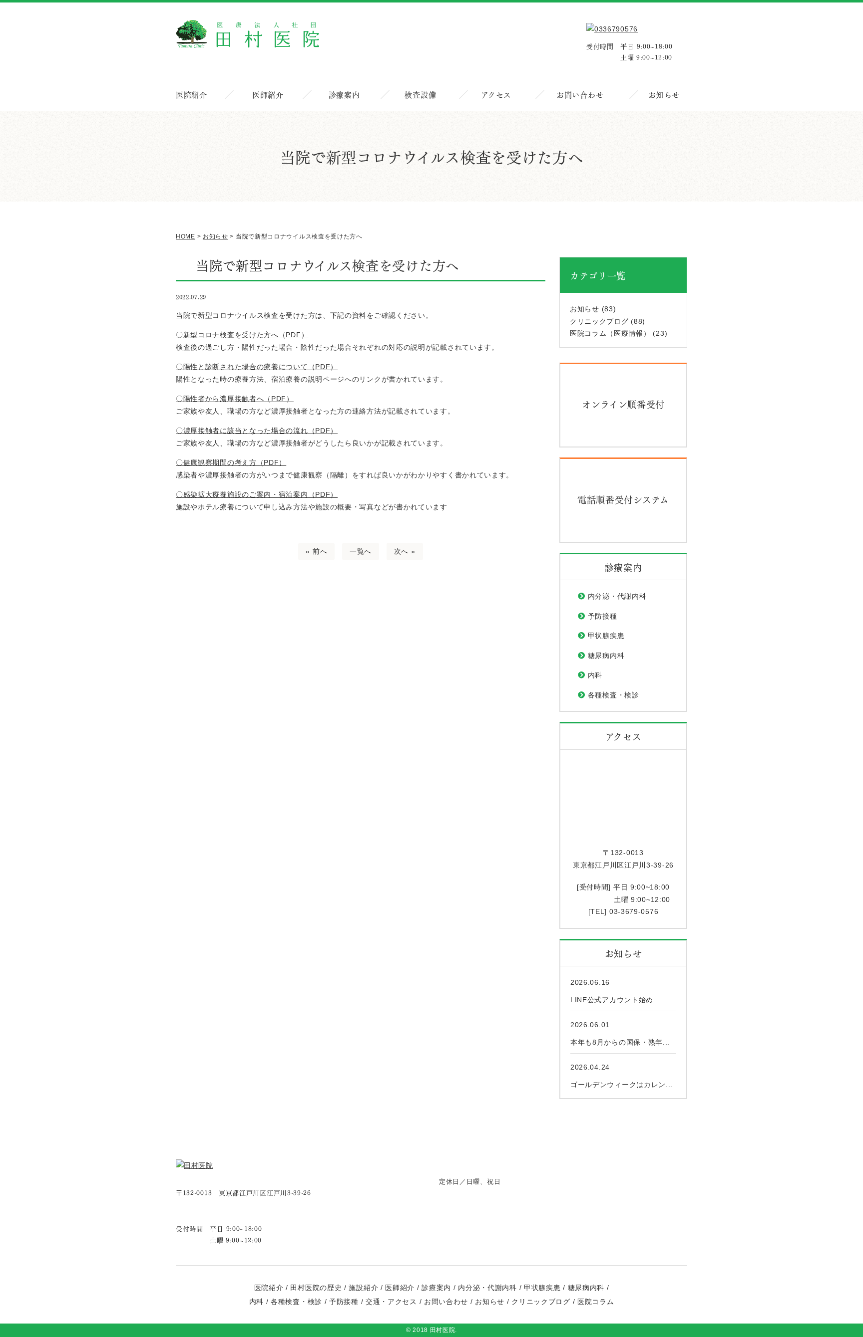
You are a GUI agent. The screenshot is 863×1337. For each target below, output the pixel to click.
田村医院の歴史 (316, 1288)
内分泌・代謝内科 (617, 596)
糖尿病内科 (606, 656)
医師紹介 (268, 94)
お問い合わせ (579, 94)
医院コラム (595, 1302)
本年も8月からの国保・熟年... (620, 1042)
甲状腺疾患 (606, 636)
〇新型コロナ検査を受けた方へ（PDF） (242, 335)
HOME (185, 236)
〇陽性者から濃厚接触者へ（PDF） (235, 399)
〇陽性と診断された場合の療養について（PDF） (257, 367)
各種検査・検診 (613, 695)
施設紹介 (363, 1288)
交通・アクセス (391, 1302)
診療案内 (344, 94)
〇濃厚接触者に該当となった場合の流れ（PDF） (257, 431)
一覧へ (361, 551)
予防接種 (602, 616)
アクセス (496, 94)
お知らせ (664, 94)
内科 (595, 675)
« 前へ (316, 551)
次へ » (405, 551)
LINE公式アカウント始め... (615, 1000)
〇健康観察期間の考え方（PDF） (231, 462)
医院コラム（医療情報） (610, 333)
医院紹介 (191, 94)
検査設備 (420, 94)
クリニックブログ (599, 321)
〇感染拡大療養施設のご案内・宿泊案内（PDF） (257, 494)
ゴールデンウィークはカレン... (621, 1085)
